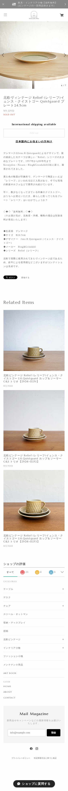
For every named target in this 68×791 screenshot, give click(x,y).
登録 (53, 732)
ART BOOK (10, 673)
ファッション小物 (13, 656)
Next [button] (64, 55)
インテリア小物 (12, 647)
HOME (7, 686)
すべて (10, 572)
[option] (34, 55)
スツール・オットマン (15, 614)
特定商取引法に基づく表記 (45, 758)
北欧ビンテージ (12, 639)
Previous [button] (3, 55)
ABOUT (7, 692)
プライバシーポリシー (20, 758)
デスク (7, 597)
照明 (5, 631)
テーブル (8, 589)
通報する (25, 278)
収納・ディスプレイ (14, 622)
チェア (7, 605)
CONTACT (9, 697)
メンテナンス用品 (13, 664)
